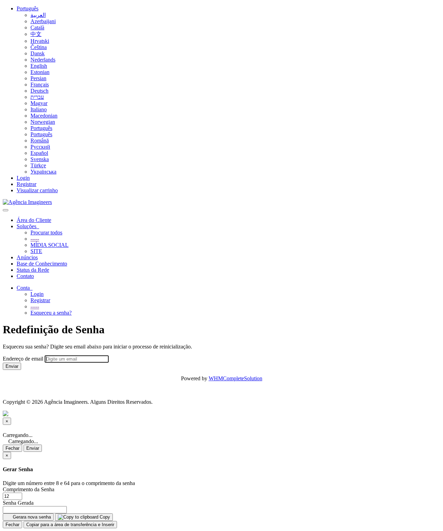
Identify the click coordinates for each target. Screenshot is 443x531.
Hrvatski (39, 41)
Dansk (37, 53)
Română (39, 140)
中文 (36, 34)
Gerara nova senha (31, 517)
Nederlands (42, 60)
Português (27, 8)
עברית (37, 97)
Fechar (12, 448)
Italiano (38, 109)
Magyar (38, 103)
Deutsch (39, 91)
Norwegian (42, 122)
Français (39, 84)
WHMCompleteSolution (235, 378)
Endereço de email (23, 359)
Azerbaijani (43, 21)
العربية (38, 15)
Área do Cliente (34, 220)
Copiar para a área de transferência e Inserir (70, 524)
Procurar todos (46, 232)
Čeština (38, 47)
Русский (40, 147)
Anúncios (27, 257)
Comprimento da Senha (28, 489)
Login (23, 178)
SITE (36, 251)
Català (37, 27)
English (38, 66)
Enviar (12, 366)
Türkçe (38, 165)
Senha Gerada (18, 503)
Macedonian (43, 116)
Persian (38, 78)
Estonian (39, 72)
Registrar (26, 184)
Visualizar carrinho (37, 190)
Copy (104, 517)
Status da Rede (33, 270)
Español (39, 153)
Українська (43, 172)
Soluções (28, 226)
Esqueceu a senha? (51, 313)
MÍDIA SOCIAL (49, 245)
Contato (25, 276)
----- (34, 239)
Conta (25, 288)
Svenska (39, 159)
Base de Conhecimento (42, 264)
